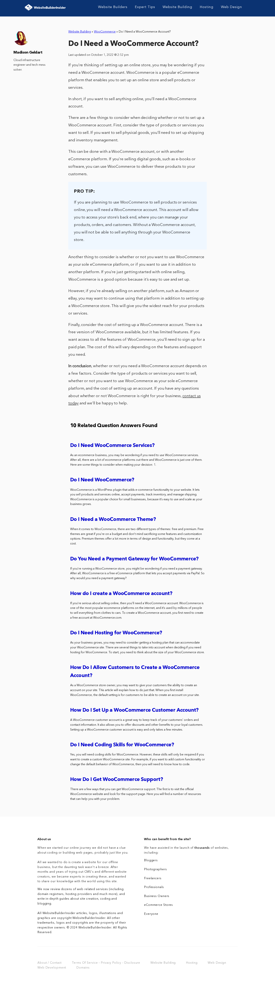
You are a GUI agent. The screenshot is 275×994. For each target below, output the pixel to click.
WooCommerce (105, 31)
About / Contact (49, 962)
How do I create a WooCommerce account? (121, 593)
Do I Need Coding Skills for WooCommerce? (122, 745)
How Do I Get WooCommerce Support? (116, 779)
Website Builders (112, 7)
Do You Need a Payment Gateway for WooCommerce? (134, 559)
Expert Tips (145, 7)
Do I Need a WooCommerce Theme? (113, 519)
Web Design (231, 7)
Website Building (177, 7)
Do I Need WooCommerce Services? (112, 445)
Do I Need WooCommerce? (102, 480)
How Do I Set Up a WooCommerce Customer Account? (134, 710)
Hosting (206, 7)
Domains (82, 967)
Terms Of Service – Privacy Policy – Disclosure (106, 962)
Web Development (51, 967)
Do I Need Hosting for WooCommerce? (116, 633)
